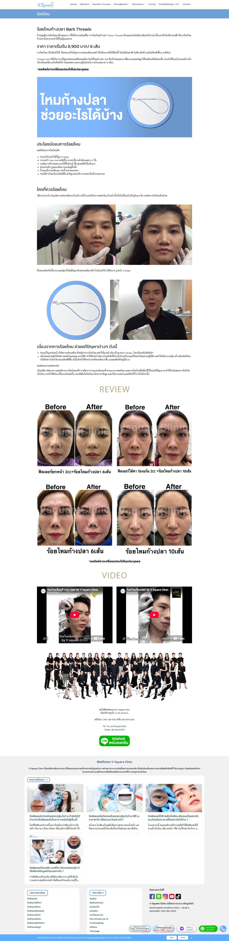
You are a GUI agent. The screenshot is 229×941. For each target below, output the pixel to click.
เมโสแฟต (94, 910)
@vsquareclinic (118, 729)
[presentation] (55, 798)
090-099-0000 (128, 719)
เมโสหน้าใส (94, 906)
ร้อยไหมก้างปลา (97, 902)
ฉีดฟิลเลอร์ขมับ (34, 918)
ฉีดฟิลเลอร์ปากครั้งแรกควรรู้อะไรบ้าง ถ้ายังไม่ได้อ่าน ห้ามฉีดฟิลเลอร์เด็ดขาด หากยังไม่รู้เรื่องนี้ (55, 818)
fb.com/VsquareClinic (116, 726)
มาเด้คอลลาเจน (96, 914)
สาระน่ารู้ (151, 4)
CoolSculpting (96, 922)
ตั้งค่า (129, 937)
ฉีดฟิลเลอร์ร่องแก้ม (35, 910)
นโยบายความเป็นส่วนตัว (95, 937)
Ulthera (93, 927)
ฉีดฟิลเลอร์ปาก (34, 914)
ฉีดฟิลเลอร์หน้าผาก (35, 922)
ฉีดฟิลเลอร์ (32, 898)
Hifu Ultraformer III (99, 918)
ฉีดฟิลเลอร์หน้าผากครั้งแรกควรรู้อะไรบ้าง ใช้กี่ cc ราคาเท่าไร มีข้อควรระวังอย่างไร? (114, 818)
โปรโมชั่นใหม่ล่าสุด (166, 4)
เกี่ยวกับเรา (84, 4)
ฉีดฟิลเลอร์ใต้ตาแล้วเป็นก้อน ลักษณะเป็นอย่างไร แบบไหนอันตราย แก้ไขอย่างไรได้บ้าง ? (173, 818)
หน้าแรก (73, 4)
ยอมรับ (183, 937)
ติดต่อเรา (187, 4)
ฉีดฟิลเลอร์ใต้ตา (34, 902)
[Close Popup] (191, 937)
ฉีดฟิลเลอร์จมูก (34, 927)
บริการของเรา (138, 4)
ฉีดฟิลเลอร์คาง (33, 906)
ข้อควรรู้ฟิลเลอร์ (121, 4)
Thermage (95, 931)
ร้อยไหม (43, 14)
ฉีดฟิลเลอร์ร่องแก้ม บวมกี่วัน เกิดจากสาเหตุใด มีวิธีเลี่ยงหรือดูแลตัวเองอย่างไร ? (55, 869)
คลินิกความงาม (174, 903)
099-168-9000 (109, 719)
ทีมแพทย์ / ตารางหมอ (102, 4)
